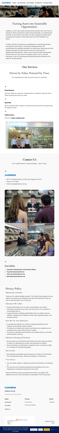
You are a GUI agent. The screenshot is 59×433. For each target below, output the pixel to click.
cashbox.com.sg (10, 391)
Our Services (8, 402)
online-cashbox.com (18, 118)
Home (14, 3)
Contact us (7, 409)
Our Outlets (10, 265)
